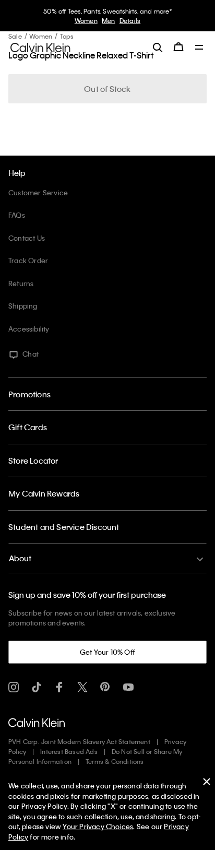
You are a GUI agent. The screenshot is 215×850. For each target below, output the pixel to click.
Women (86, 20)
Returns (20, 283)
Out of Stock (107, 89)
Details (130, 20)
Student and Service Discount (64, 527)
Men (108, 20)
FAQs (16, 214)
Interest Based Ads (69, 751)
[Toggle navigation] (199, 48)
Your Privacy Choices (98, 826)
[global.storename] (40, 46)
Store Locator (33, 460)
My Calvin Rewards (43, 493)
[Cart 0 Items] (178, 47)
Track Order (28, 260)
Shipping (23, 305)
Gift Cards (27, 427)
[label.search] (157, 47)
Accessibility (29, 328)
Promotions (29, 394)
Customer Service (38, 192)
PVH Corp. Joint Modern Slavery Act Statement (79, 741)
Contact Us (26, 237)
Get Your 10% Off (107, 651)
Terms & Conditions (115, 761)
